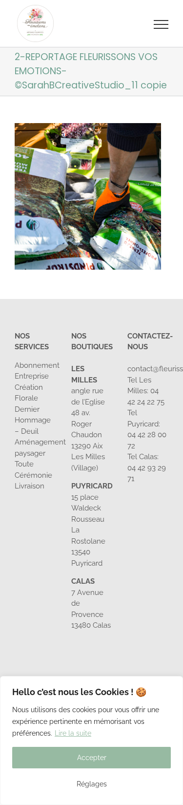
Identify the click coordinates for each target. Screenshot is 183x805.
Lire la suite (73, 733)
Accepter (91, 758)
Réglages (92, 784)
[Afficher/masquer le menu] (161, 24)
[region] (91, 740)
